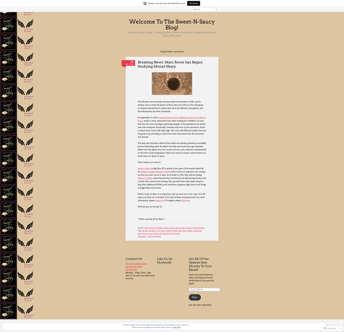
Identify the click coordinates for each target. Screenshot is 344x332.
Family (175, 231)
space (140, 233)
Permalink (142, 236)
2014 (147, 228)
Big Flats (152, 228)
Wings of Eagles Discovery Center (155, 172)
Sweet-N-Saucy (186, 228)
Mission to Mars (145, 178)
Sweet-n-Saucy (144, 168)
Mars (172, 228)
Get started (193, 3)
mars (184, 231)
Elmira (167, 228)
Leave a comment (154, 236)
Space (177, 228)
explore (169, 231)
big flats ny (153, 231)
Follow (195, 297)
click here (185, 200)
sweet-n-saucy (148, 233)
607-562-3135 (131, 269)
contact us (159, 200)
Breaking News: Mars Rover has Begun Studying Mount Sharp (170, 64)
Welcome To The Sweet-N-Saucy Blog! (172, 24)
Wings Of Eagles (199, 228)
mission (190, 231)
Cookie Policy (176, 327)
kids (180, 231)
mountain (198, 231)
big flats (145, 231)
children (160, 228)
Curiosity (161, 231)
